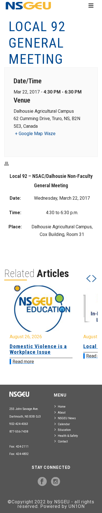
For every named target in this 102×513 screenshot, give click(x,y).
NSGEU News (67, 418)
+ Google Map (29, 133)
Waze (50, 133)
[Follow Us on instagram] (55, 482)
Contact (63, 441)
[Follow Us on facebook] (42, 482)
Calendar (64, 424)
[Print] (9, 163)
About (61, 412)
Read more (23, 361)
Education (64, 430)
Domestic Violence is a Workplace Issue (38, 349)
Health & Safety (68, 436)
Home (61, 406)
